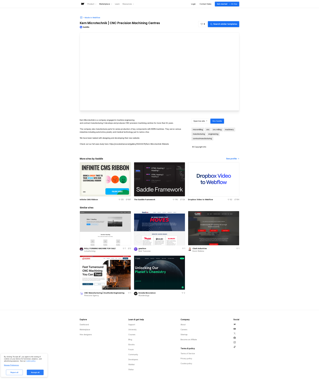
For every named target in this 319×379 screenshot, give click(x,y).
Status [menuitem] (131, 370)
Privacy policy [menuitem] (186, 359)
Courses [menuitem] (131, 335)
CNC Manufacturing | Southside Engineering (104, 293)
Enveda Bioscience (147, 293)
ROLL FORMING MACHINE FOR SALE (100, 248)
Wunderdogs (143, 296)
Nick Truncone (144, 251)
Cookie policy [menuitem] (186, 364)
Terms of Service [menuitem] (188, 354)
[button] (92, 4)
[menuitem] (234, 324)
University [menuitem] (132, 330)
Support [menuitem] (131, 325)
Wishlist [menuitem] (131, 365)
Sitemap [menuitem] (184, 335)
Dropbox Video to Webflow (200, 200)
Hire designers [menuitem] (86, 335)
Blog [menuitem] (130, 340)
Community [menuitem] (133, 355)
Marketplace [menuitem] (85, 330)
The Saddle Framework (144, 200)
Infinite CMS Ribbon (89, 200)
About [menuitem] (183, 325)
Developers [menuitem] (133, 360)
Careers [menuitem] (184, 330)
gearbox (142, 248)
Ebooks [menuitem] (131, 345)
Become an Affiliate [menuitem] (189, 340)
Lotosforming (89, 251)
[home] (82, 4)
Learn (117, 4)
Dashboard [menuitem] (84, 325)
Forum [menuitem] (131, 350)
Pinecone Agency (91, 296)
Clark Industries (200, 248)
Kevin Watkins (198, 251)
